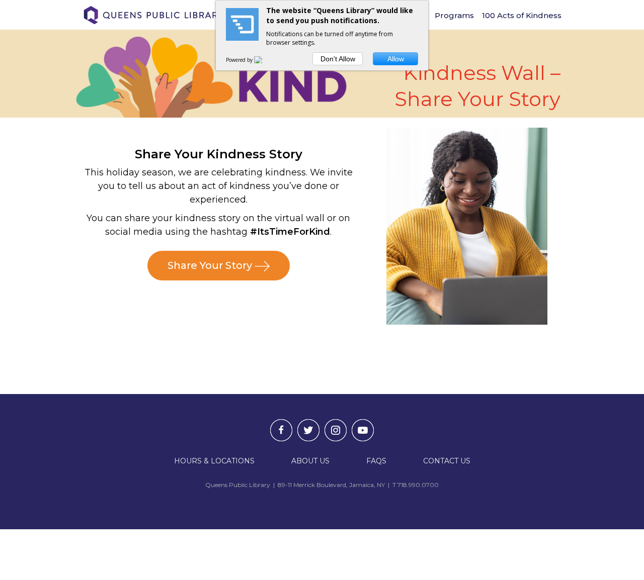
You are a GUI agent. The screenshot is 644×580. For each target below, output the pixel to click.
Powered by (240, 59)
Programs (454, 15)
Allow (395, 59)
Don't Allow (337, 59)
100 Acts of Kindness (521, 15)
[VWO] (264, 59)
